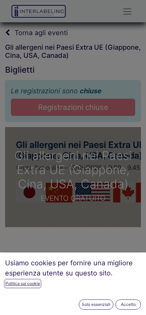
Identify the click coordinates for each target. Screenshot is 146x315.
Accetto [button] (128, 304)
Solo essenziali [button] (96, 304)
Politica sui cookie (22, 283)
